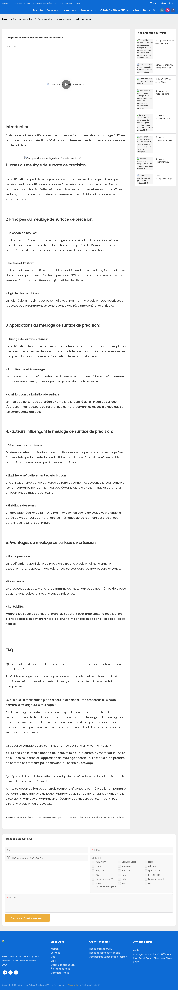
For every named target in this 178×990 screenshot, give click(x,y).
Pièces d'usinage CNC (100, 948)
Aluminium (101, 862)
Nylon (124, 879)
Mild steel (152, 866)
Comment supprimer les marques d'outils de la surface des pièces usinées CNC (164, 160)
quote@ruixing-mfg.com (164, 3)
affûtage (41, 135)
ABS (97, 874)
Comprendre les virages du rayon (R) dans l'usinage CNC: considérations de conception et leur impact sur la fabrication (163, 138)
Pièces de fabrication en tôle (104, 952)
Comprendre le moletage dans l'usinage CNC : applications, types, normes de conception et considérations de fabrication (164, 92)
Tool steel (126, 870)
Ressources (19, 19)
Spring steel (154, 870)
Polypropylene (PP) (157, 879)
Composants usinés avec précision (108, 956)
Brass (150, 862)
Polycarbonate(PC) (105, 879)
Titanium (126, 866)
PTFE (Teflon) (154, 874)
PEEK (124, 883)
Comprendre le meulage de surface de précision (64, 19)
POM (124, 874)
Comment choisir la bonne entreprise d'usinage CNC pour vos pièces (164, 66)
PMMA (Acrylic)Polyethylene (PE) (106, 886)
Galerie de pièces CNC (63, 964)
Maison (55, 948)
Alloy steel (100, 870)
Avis (82, 985)
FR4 (150, 883)
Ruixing (5, 19)
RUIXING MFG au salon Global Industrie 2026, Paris (163, 80)
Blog (31, 19)
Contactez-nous (60, 972)
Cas (53, 956)
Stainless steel (129, 862)
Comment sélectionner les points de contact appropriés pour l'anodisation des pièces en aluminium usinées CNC (164, 117)
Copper (99, 866)
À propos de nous (60, 968)
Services (55, 952)
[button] (148, 10)
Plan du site (73, 985)
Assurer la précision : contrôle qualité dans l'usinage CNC (164, 177)
